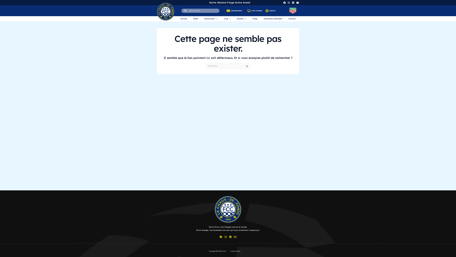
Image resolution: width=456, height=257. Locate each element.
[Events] (267, 10)
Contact (292, 19)
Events (272, 11)
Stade (254, 19)
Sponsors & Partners (273, 19)
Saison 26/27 (209, 19)
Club (226, 19)
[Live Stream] (248, 10)
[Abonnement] (228, 10)
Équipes (240, 19)
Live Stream (256, 11)
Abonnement (236, 11)
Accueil (184, 19)
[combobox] (200, 11)
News (195, 19)
